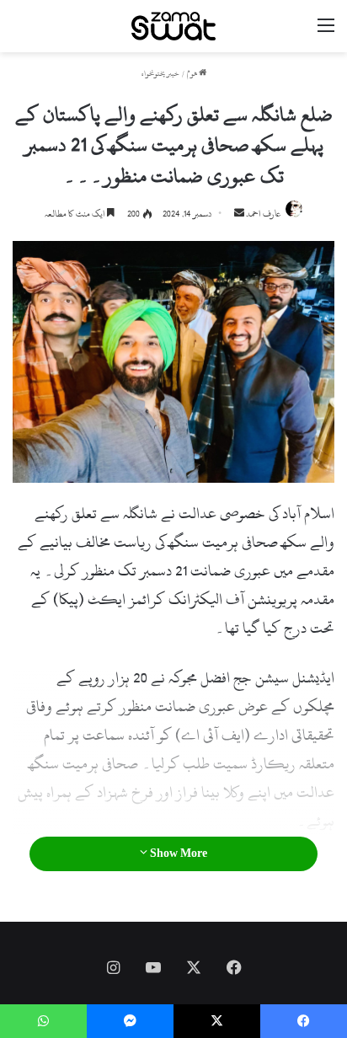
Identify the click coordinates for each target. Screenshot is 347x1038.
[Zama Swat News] (173, 26)
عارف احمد (263, 214)
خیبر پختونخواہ (160, 74)
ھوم (193, 74)
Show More (177, 853)
